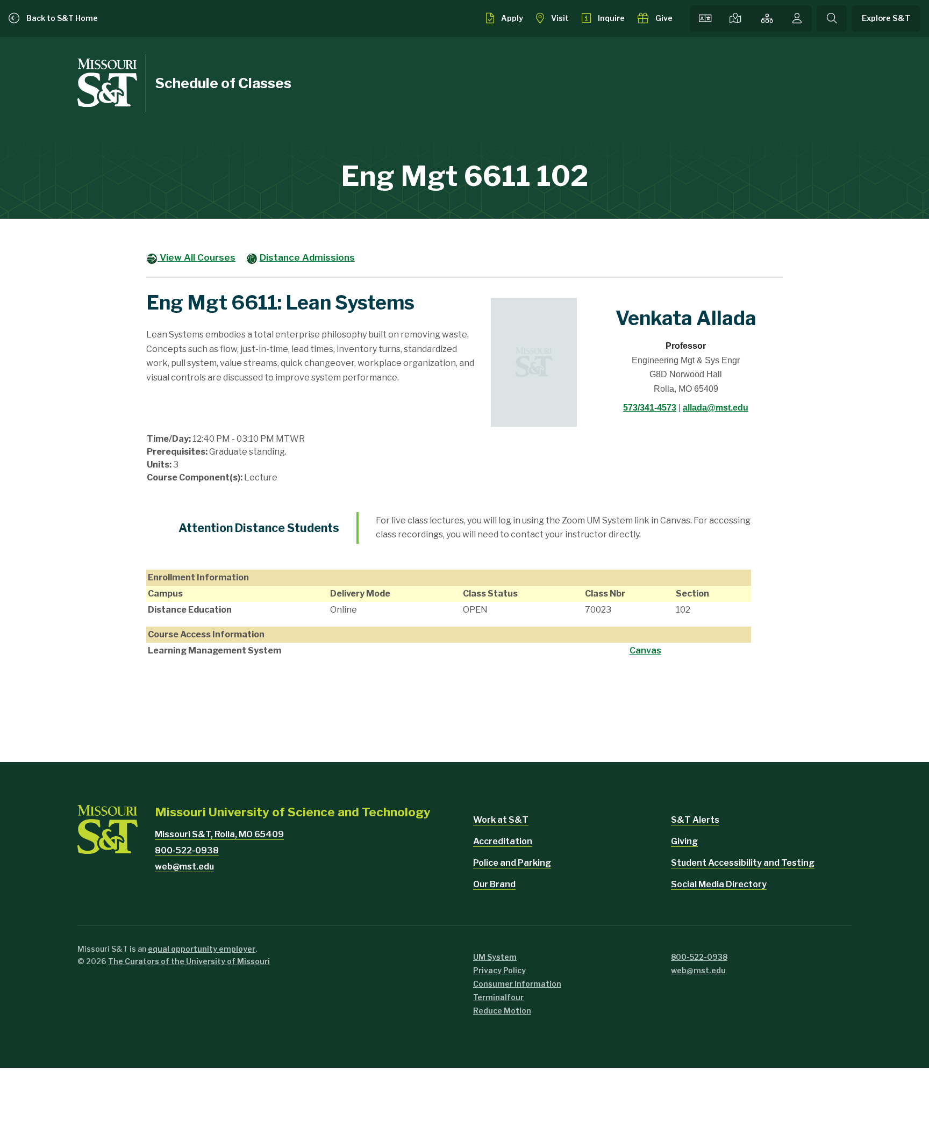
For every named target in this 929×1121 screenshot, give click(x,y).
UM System (495, 956)
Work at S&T (500, 820)
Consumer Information (517, 983)
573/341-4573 (649, 407)
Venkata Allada (686, 318)
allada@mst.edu (715, 407)
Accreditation (502, 841)
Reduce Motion (502, 1010)
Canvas (645, 650)
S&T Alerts (695, 820)
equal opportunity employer (201, 948)
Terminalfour (498, 997)
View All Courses (196, 257)
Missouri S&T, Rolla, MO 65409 (219, 834)
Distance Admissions (307, 257)
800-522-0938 (187, 850)
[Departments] (767, 18)
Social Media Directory (719, 884)
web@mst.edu (184, 866)
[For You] (797, 18)
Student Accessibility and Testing (742, 863)
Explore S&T (886, 18)
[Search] (832, 18)
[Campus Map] (736, 18)
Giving (684, 841)
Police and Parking (512, 863)
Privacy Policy (499, 970)
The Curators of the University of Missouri (189, 961)
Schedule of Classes (223, 83)
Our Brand (494, 884)
